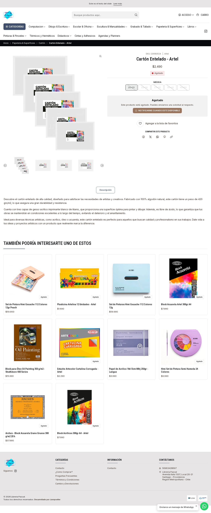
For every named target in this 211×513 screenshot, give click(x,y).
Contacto (59, 468)
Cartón (42, 43)
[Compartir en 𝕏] (150, 137)
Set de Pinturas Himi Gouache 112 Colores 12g (130, 306)
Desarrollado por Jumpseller (47, 499)
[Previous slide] (5, 165)
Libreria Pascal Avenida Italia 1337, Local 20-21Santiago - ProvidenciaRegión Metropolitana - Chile (177, 476)
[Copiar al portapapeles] (171, 137)
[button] (14, 26)
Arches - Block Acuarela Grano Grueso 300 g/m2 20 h (27, 435)
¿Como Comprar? (64, 472)
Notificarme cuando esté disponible (159, 110)
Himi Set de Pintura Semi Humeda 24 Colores (179, 370)
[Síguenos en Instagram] (206, 31)
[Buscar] (136, 15)
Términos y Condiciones (67, 479)
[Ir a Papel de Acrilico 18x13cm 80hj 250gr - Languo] (131, 343)
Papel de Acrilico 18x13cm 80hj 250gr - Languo (128, 370)
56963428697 (169, 468)
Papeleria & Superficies (23, 43)
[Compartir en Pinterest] (164, 137)
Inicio (6, 43)
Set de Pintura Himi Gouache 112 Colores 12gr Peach (26, 306)
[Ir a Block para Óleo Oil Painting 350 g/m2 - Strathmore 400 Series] (27, 343)
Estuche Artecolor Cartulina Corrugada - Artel (77, 370)
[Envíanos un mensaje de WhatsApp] (204, 506)
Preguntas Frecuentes (66, 476)
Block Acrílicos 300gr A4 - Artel (72, 433)
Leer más (117, 3)
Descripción (105, 190)
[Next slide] (101, 165)
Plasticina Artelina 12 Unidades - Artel (76, 304)
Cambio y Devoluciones (67, 483)
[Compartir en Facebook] (143, 137)
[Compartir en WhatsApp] (157, 137)
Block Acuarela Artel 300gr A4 (176, 304)
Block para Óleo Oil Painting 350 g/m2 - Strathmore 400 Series (25, 370)
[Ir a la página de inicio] (8, 15)
